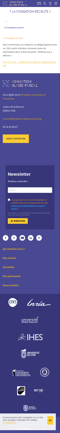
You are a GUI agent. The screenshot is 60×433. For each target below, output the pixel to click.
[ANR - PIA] (44, 373)
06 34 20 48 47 (10, 126)
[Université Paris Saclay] (30, 319)
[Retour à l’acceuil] (16, 3)
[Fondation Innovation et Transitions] (21, 372)
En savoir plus (9, 422)
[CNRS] (12, 302)
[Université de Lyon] (30, 354)
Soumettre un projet (50, 3)
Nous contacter (15, 138)
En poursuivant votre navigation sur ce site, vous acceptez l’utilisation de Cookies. (23, 418)
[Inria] (39, 302)
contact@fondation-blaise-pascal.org (22, 118)
